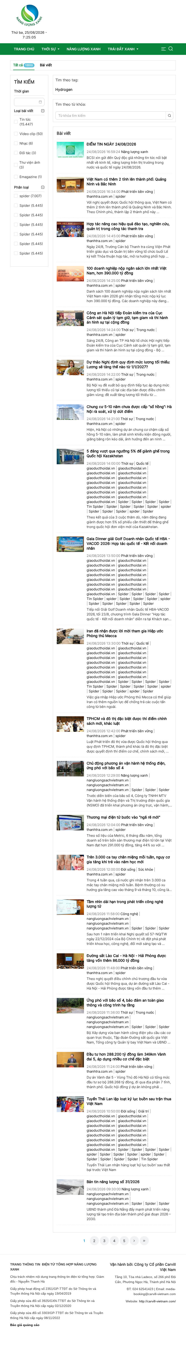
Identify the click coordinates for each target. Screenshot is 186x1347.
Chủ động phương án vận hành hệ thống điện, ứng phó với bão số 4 (126, 765)
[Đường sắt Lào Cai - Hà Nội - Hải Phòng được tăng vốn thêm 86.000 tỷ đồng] (70, 961)
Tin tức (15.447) (26, 121)
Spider (123, 502)
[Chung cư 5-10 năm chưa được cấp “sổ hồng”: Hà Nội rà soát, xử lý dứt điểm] (70, 412)
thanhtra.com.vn (100, 196)
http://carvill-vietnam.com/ (157, 1301)
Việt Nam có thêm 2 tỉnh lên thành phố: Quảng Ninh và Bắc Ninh (126, 181)
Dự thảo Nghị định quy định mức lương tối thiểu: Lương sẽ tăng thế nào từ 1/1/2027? (128, 364)
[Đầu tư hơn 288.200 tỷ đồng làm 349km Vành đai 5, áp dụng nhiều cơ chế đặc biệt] (70, 1059)
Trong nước (145, 330)
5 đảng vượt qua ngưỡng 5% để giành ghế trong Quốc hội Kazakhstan (128, 453)
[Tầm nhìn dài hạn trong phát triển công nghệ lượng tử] (70, 907)
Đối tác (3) (28, 153)
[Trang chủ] (29, 15)
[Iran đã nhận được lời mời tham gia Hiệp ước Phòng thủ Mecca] (70, 636)
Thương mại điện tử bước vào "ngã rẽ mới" (123, 817)
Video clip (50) (31, 134)
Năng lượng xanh (134, 152)
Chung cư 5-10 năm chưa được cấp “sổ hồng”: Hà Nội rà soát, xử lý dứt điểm (129, 409)
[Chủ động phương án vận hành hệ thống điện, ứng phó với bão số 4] (70, 768)
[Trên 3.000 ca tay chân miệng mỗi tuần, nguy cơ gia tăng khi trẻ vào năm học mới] (70, 862)
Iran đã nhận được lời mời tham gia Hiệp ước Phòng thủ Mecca (125, 633)
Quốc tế (142, 463)
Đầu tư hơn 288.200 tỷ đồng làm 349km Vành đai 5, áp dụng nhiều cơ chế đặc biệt (126, 1056)
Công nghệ (129, 914)
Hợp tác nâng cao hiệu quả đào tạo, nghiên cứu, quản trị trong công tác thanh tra (128, 226)
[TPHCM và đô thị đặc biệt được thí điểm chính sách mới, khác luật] (70, 724)
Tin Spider (95, 506)
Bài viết (46, 65)
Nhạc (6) (26, 143)
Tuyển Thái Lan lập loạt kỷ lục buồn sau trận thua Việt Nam (129, 1101)
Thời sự (127, 330)
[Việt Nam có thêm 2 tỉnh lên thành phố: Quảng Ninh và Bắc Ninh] (70, 184)
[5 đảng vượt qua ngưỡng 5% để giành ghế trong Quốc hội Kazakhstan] (70, 456)
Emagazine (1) (31, 177)
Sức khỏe (145, 869)
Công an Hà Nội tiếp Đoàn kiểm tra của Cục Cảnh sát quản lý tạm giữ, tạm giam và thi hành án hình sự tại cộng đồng (127, 318)
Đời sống (128, 869)
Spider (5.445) (31, 205)
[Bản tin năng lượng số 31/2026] (70, 1187)
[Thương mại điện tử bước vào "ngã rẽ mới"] (70, 822)
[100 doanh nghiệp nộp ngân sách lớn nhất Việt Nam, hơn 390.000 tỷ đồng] (70, 273)
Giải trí (143, 1111)
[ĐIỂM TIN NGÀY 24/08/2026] (70, 149)
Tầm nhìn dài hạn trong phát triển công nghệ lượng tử (125, 904)
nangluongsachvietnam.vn (108, 780)
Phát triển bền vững (137, 191)
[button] (163, 49)
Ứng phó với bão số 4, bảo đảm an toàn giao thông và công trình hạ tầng (125, 1002)
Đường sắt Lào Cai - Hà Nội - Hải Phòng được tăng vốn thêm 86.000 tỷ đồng (126, 958)
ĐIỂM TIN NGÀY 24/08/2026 (111, 144)
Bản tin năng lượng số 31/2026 (113, 1181)
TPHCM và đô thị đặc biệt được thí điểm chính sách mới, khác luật (127, 721)
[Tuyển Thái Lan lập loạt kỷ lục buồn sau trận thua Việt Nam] (70, 1104)
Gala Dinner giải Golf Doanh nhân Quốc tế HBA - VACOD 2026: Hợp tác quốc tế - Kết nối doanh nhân (128, 543)
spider (120, 196)
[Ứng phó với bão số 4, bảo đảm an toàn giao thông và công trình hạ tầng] (70, 1005)
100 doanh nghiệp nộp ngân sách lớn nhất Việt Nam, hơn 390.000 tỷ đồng (126, 270)
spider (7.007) (31, 196)
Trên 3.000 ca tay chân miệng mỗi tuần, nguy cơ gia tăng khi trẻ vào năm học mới (128, 859)
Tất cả (23, 65)
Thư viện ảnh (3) (29, 164)
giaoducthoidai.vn (101, 468)
